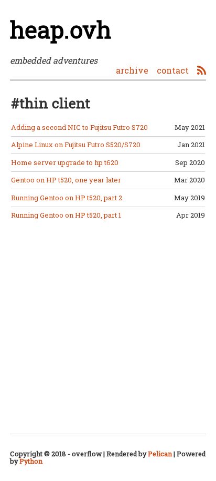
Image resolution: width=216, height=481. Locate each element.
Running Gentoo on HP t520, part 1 (66, 215)
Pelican (160, 453)
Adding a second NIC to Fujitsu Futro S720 (79, 127)
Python (30, 461)
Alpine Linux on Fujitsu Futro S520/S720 (76, 144)
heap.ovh (60, 29)
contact (173, 70)
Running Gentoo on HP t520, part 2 (66, 197)
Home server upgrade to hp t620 (64, 162)
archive (132, 70)
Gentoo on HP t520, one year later (66, 180)
